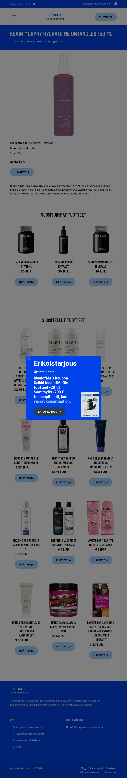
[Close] (28, 358)
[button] (50, 412)
